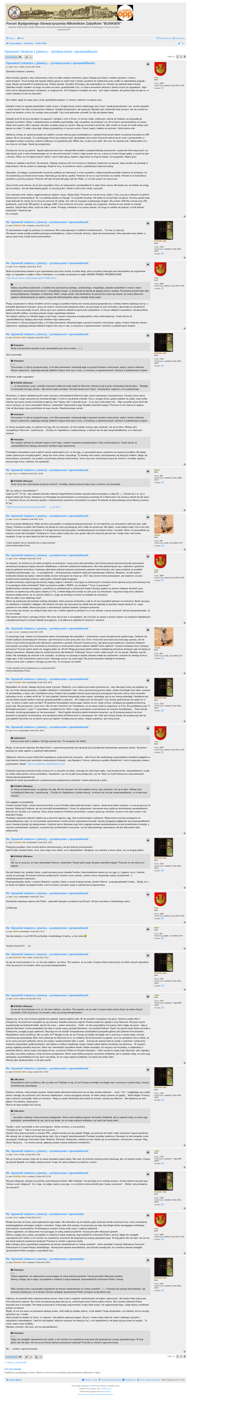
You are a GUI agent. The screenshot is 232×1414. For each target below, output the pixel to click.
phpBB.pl (107, 1391)
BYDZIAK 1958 (160, 241)
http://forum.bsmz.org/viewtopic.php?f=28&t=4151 (32, 278)
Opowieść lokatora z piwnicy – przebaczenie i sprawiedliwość (51, 52)
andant (157, 535)
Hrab (156, 78)
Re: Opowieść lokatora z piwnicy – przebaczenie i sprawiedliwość (47, 222)
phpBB (90, 1386)
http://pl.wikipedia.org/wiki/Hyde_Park (46, 764)
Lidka (156, 995)
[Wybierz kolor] (179, 43)
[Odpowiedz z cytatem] (148, 64)
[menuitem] (20, 38)
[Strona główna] (70, 12)
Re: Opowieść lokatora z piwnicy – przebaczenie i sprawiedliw (45, 1214)
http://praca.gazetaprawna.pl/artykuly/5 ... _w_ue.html (33, 507)
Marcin (157, 470)
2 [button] (181, 56)
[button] (184, 57)
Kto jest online (12, 1369)
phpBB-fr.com (106, 1389)
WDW (156, 928)
